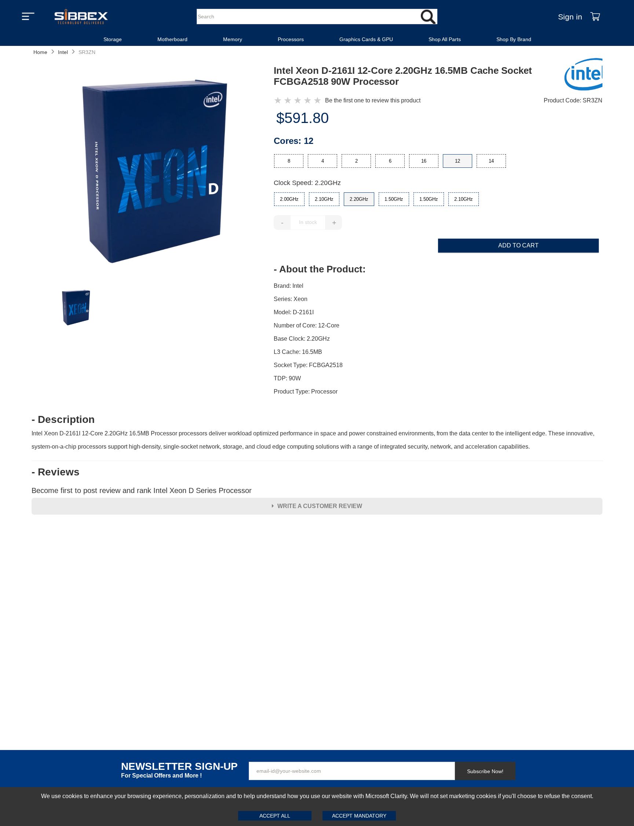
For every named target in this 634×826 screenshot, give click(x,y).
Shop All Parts (445, 39)
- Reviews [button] (56, 472)
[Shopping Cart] (595, 16)
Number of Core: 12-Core (306, 325)
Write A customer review (319, 506)
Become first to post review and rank (142, 490)
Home (40, 52)
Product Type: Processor (306, 391)
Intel (63, 52)
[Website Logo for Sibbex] (81, 16)
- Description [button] (63, 419)
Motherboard (172, 39)
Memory (232, 39)
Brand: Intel (288, 286)
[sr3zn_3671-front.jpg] (152, 172)
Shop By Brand (513, 39)
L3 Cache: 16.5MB (298, 352)
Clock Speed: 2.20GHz (307, 182)
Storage (112, 39)
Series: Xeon (290, 299)
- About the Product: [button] (320, 269)
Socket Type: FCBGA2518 (308, 365)
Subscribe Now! (485, 771)
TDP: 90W (287, 378)
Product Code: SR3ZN (573, 100)
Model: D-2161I (294, 312)
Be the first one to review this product (372, 100)
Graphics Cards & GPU (366, 39)
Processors (291, 39)
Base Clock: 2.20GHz (302, 339)
